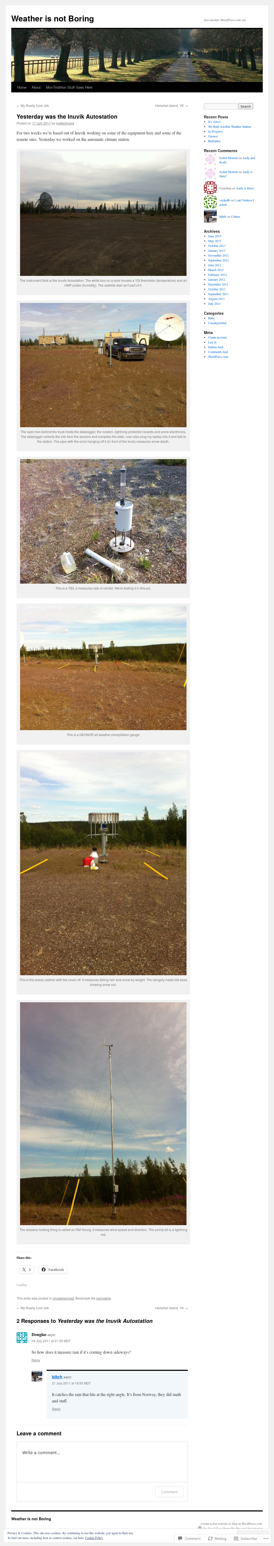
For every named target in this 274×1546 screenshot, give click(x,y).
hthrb (57, 1377)
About (36, 87)
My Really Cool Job (33, 105)
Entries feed (215, 347)
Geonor (213, 136)
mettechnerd (65, 123)
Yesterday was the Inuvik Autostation (67, 116)
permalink (103, 1298)
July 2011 (214, 303)
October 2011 (217, 289)
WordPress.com (218, 356)
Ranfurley (214, 141)
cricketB (224, 200)
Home (21, 87)
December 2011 (218, 284)
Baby (211, 318)
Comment (169, 1491)
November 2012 (218, 255)
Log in (212, 342)
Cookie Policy (94, 1538)
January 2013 (216, 250)
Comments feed (218, 352)
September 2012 (218, 260)
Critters (235, 216)
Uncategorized (63, 1298)
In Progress (215, 131)
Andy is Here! (245, 188)
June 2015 (214, 236)
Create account (217, 337)
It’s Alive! (214, 121)
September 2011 (218, 294)
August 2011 (216, 299)
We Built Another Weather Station (230, 126)
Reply (36, 1360)
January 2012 (216, 279)
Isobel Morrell (228, 158)
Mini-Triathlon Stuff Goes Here (69, 87)
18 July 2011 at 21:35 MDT (51, 1340)
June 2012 (214, 265)
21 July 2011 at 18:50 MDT (71, 1383)
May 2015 (214, 241)
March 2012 (216, 270)
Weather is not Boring (52, 18)
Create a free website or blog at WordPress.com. (232, 1523)
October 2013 (217, 245)
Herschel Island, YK (171, 105)
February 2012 (217, 274)
